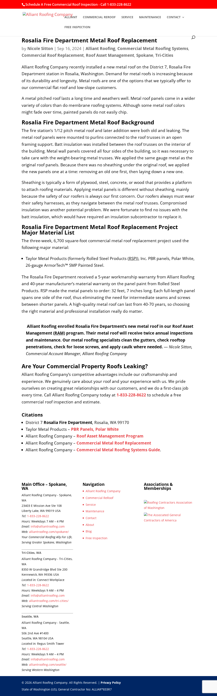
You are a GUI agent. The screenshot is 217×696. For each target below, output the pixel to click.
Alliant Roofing (100, 48)
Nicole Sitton (40, 48)
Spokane (144, 55)
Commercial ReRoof (99, 17)
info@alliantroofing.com (48, 526)
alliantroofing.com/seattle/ (47, 665)
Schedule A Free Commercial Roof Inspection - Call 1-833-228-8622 (78, 4)
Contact (174, 17)
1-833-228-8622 (38, 516)
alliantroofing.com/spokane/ (49, 532)
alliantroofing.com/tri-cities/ (48, 601)
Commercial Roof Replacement (53, 55)
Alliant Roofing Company (103, 491)
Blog (89, 531)
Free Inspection (77, 27)
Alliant (70, 17)
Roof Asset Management (110, 55)
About (90, 525)
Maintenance (150, 17)
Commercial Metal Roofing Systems (152, 48)
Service (127, 17)
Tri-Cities (164, 55)
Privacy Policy (111, 683)
